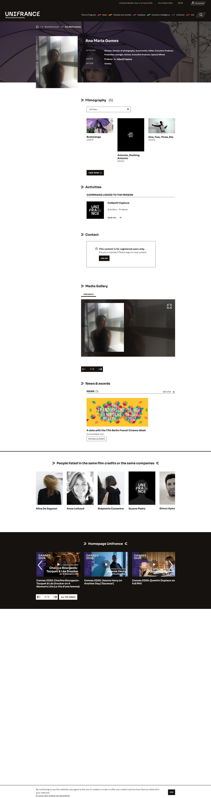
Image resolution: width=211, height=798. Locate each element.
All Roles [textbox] (93, 109)
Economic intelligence (161, 15)
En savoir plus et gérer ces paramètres (53, 795)
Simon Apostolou (170, 508)
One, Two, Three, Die (160, 137)
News (104, 15)
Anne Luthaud (75, 508)
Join (192, 15)
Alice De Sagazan (46, 508)
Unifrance (180, 15)
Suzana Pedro (137, 508)
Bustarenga (94, 136)
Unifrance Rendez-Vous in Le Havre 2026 (136, 3)
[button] (169, 307)
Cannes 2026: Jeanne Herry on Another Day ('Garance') (103, 582)
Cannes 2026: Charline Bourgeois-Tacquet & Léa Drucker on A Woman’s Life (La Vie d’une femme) (57, 583)
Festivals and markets (122, 15)
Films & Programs (88, 15)
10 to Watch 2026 (165, 3)
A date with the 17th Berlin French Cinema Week (116, 430)
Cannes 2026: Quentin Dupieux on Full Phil (153, 582)
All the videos (68, 597)
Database (141, 15)
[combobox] (109, 109)
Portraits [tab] (89, 294)
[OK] (171, 792)
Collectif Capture (124, 59)
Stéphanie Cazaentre (111, 508)
